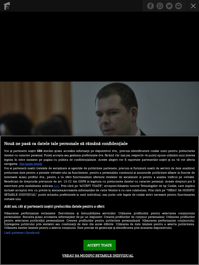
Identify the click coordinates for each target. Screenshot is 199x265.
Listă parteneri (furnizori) (22, 232)
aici (56, 185)
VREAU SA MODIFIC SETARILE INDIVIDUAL (97, 255)
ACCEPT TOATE (99, 245)
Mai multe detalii (30, 164)
